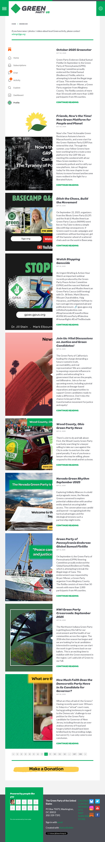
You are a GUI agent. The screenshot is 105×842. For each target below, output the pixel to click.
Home (14, 24)
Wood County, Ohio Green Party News (70, 426)
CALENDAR (84, 800)
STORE (81, 819)
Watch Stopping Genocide (68, 261)
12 (65, 754)
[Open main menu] (4, 8)
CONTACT (83, 803)
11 (60, 754)
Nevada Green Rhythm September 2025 (72, 480)
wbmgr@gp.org (18, 34)
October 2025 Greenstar (74, 49)
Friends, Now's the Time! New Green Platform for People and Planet (74, 119)
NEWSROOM (85, 806)
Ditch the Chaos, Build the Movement (72, 200)
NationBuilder (66, 827)
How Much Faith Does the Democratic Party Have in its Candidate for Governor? (74, 685)
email (60, 822)
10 (55, 754)
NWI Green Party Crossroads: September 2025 (73, 613)
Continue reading (67, 102)
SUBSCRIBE (84, 816)
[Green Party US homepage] (30, 8)
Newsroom (23, 24)
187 (74, 754)
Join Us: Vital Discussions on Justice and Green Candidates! (74, 342)
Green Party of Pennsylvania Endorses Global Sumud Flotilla (73, 543)
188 (80, 754)
